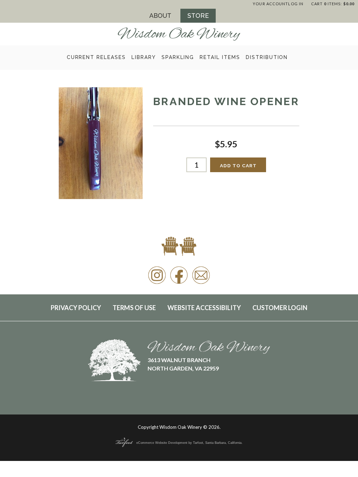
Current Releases (96, 57)
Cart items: (333, 3)
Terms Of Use (134, 307)
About (160, 15)
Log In (295, 3)
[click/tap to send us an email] (201, 283)
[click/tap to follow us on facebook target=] (179, 283)
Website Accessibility (204, 307)
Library (143, 57)
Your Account (270, 3)
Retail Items (220, 57)
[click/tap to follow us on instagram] (156, 283)
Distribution (267, 57)
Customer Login (279, 307)
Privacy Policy (76, 307)
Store (198, 15)
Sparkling (178, 57)
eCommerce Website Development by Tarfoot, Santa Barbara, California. (189, 443)
